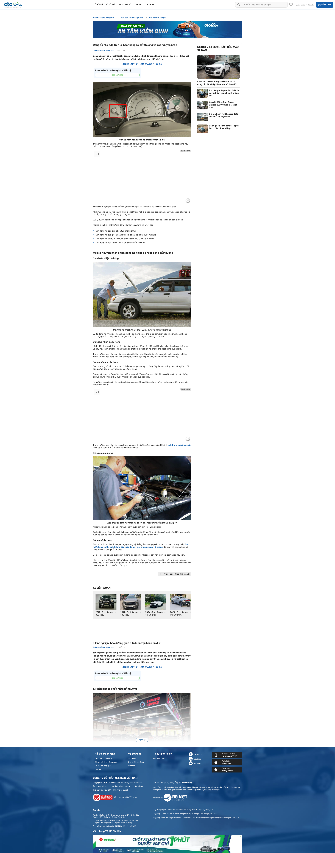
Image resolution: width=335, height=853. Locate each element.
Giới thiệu (132, 758)
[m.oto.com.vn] (227, 755)
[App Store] (227, 762)
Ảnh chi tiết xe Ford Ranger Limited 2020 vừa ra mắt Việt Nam (223, 105)
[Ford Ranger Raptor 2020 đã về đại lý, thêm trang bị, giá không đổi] (202, 93)
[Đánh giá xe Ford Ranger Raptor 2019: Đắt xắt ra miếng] (202, 128)
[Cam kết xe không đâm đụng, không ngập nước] (106, 601)
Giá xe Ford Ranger (157, 17)
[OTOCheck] (167, 29)
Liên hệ (98, 769)
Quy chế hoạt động (136, 762)
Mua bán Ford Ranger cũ (104, 17)
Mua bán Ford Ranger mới (132, 17)
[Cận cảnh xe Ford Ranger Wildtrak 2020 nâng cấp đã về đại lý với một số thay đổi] (218, 67)
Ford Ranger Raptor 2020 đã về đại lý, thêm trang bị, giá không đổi (224, 93)
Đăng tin (326, 4)
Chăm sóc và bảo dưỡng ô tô (103, 50)
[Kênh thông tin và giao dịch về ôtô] (13, 4)
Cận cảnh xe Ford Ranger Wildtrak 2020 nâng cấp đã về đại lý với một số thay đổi (216, 83)
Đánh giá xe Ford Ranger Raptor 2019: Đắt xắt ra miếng (224, 127)
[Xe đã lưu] (291, 5)
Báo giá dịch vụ (159, 758)
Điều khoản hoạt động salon (106, 762)
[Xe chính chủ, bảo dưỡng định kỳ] (130, 601)
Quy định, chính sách (103, 758)
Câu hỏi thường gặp (103, 766)
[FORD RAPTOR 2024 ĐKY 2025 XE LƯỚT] (155, 601)
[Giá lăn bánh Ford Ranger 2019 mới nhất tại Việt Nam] (202, 117)
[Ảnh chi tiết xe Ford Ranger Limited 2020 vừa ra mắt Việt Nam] (202, 105)
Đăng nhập (300, 5)
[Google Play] (227, 769)
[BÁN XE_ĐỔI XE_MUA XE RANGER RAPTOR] (180, 601)
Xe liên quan (102, 587)
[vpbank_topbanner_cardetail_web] (167, 844)
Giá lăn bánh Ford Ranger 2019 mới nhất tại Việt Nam (223, 115)
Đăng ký (311, 5)
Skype (140, 786)
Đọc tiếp (142, 740)
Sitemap (131, 766)
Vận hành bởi (158, 797)
